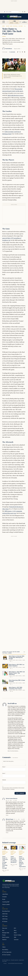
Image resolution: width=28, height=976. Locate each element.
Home (3, 26)
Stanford (4, 939)
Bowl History (5, 949)
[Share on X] (20, 52)
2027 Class (4, 916)
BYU (15, 928)
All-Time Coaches (6, 954)
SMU (15, 937)
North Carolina (5, 937)
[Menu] (3, 16)
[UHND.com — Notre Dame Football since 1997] (14, 16)
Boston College (17, 935)
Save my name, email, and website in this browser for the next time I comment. (13, 788)
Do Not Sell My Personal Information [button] (15, 963)
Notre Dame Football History (14, 26)
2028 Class (5, 913)
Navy (15, 930)
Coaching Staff (5, 901)
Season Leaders (6, 904)
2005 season (8, 511)
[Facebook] (25, 12)
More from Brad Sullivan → (13, 751)
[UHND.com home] (8, 880)
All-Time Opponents (6, 952)
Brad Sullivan (8, 48)
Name (4, 766)
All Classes (4, 921)
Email (4, 773)
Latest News (5, 894)
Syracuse (16, 939)
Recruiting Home (6, 911)
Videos (3, 947)
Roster (3, 899)
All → (24, 652)
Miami (15, 932)
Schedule (4, 896)
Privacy (5, 963)
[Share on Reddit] (25, 52)
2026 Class (5, 918)
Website (4, 779)
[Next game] (20, 22)
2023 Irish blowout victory (15, 95)
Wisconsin (4, 928)
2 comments (12, 52)
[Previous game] (8, 22)
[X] (23, 12)
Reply (7, 815)
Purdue (4, 935)
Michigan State (5, 932)
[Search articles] (4, 11)
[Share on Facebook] (22, 52)
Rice (3, 930)
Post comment (20, 793)
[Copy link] (18, 52)
